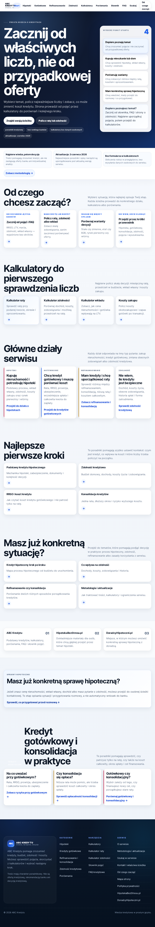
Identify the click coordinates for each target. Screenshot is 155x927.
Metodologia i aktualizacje (131, 851)
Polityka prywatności (128, 886)
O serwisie (123, 844)
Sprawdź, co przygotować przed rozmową (32, 702)
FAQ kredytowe (97, 872)
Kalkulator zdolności (99, 858)
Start (16, 5)
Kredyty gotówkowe (70, 851)
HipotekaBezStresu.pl (129, 893)
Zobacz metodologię (18, 173)
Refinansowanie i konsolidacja (69, 860)
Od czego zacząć (145, 5)
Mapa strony (123, 879)
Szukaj (133, 5)
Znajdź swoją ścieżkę (19, 120)
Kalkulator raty (96, 851)
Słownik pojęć (96, 865)
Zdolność (73, 5)
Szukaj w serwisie (127, 858)
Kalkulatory (87, 5)
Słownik (115, 5)
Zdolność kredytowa (70, 868)
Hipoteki (27, 5)
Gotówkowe (40, 5)
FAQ (124, 5)
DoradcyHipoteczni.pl (128, 900)
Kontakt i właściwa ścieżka (131, 865)
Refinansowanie (57, 5)
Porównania (102, 5)
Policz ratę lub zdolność (53, 120)
